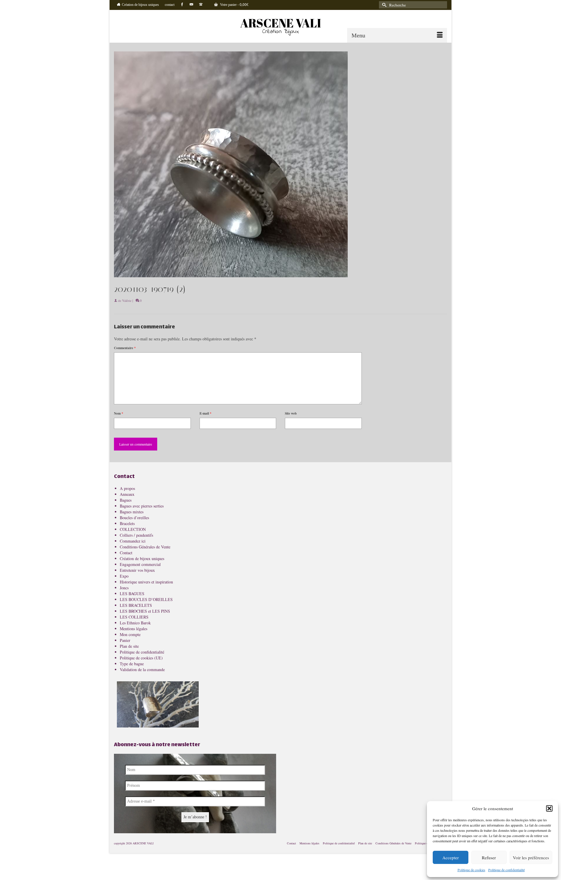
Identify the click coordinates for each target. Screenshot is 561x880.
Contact (126, 552)
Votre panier (233, 5)
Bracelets (127, 523)
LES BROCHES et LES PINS (145, 611)
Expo (124, 576)
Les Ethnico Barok (135, 623)
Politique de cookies (471, 869)
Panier (125, 640)
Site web (291, 413)
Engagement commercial (140, 564)
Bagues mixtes (131, 512)
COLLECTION (133, 529)
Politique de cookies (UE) (141, 658)
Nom (118, 413)
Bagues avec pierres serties (142, 506)
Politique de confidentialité (506, 869)
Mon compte (130, 634)
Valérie (126, 300)
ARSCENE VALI (280, 23)
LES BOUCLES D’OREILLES (146, 599)
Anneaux (127, 494)
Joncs (124, 587)
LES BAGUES (132, 593)
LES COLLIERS (134, 617)
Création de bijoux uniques (142, 558)
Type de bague (132, 663)
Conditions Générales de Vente (145, 547)
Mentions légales (133, 628)
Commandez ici (133, 541)
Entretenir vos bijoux (137, 570)
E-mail (206, 413)
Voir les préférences (531, 857)
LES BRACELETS (136, 605)
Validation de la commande (142, 669)
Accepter (450, 857)
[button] (549, 808)
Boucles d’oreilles (134, 517)
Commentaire (125, 348)
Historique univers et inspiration (146, 582)
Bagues (125, 500)
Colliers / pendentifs (136, 535)
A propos (127, 488)
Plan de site (129, 646)
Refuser (489, 857)
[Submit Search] (383, 4)
